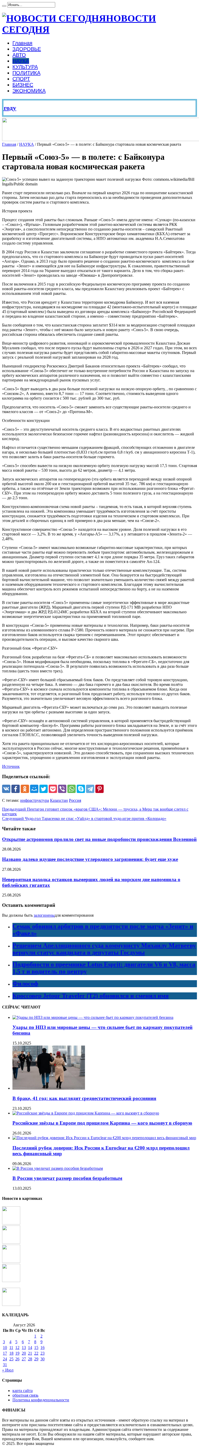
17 (5, 1353)
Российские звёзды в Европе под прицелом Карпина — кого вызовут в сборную (102, 1123)
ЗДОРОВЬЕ (26, 49)
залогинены (44, 915)
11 (11, 1347)
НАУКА (20, 61)
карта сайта (22, 1390)
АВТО (19, 55)
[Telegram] (90, 789)
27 (24, 1359)
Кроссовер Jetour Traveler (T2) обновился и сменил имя (90, 995)
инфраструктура (34, 800)
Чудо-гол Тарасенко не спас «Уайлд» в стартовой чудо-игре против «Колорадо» (84, 818)
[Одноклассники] (25, 789)
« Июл (7, 1370)
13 (24, 1347)
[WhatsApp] (71, 789)
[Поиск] (4, 6)
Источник (11, 766)
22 (36, 1353)
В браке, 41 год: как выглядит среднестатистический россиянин (84, 1098)
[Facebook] (15, 789)
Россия (75, 800)
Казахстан (59, 800)
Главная (22, 43)
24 (5, 1359)
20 (24, 1353)
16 (42, 1347)
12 (17, 1347)
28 (30, 1359)
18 (11, 1353)
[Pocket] (53, 789)
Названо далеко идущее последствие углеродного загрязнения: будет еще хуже (90, 859)
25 (11, 1359)
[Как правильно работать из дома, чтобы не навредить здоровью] (11, 1261)
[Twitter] (43, 789)
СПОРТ (21, 79)
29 (36, 1359)
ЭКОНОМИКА (29, 91)
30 (42, 1359)
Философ (25, 983)
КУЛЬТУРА (25, 67)
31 (5, 1364)
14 (30, 1347)
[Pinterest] (99, 789)
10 (5, 1347)
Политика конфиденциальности (40, 1400)
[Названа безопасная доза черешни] (11, 1242)
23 (42, 1353)
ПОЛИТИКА (26, 73)
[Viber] (62, 789)
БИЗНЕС (22, 85)
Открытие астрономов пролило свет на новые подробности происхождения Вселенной (99, 839)
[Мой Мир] (34, 789)
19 (17, 1353)
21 (30, 1353)
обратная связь (25, 1395)
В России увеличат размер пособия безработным (67, 1178)
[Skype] (81, 789)
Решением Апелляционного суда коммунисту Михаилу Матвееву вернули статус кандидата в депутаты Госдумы (104, 949)
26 (17, 1359)
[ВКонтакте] (6, 789)
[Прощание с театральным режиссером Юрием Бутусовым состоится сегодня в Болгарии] (11, 1280)
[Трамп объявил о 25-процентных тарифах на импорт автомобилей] (11, 1304)
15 (36, 1347)
